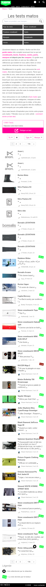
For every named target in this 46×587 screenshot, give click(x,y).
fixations (22, 55)
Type (28, 137)
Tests (10, 9)
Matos (18, 6)
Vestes (5, 42)
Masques (6, 37)
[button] (39, 2)
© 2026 (28, 585)
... (24, 144)
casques (28, 57)
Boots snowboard (30, 27)
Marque (37, 137)
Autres (26, 42)
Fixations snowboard (10, 32)
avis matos (33, 97)
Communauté (25, 6)
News (13, 6)
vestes (29, 55)
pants (35, 55)
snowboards (7, 55)
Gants (26, 32)
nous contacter (39, 585)
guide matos (7, 52)
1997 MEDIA (6, 585)
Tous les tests (8, 27)
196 (29, 144)
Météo (33, 6)
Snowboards (28, 37)
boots (15, 55)
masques (6, 57)
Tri (10, 137)
